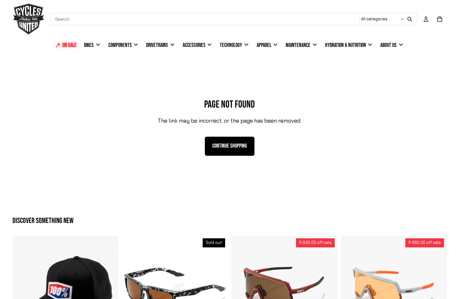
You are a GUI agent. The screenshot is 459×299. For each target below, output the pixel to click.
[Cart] (440, 19)
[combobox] (205, 19)
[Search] (409, 19)
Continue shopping (229, 146)
